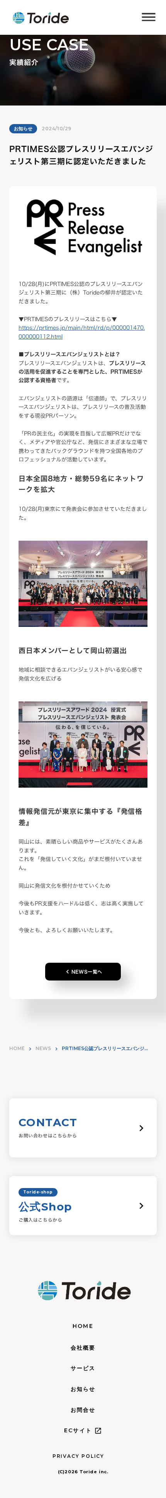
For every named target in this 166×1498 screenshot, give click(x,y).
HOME (17, 1048)
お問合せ (83, 1409)
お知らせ (23, 128)
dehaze (149, 17)
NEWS (43, 1048)
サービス (83, 1368)
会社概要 (83, 1347)
